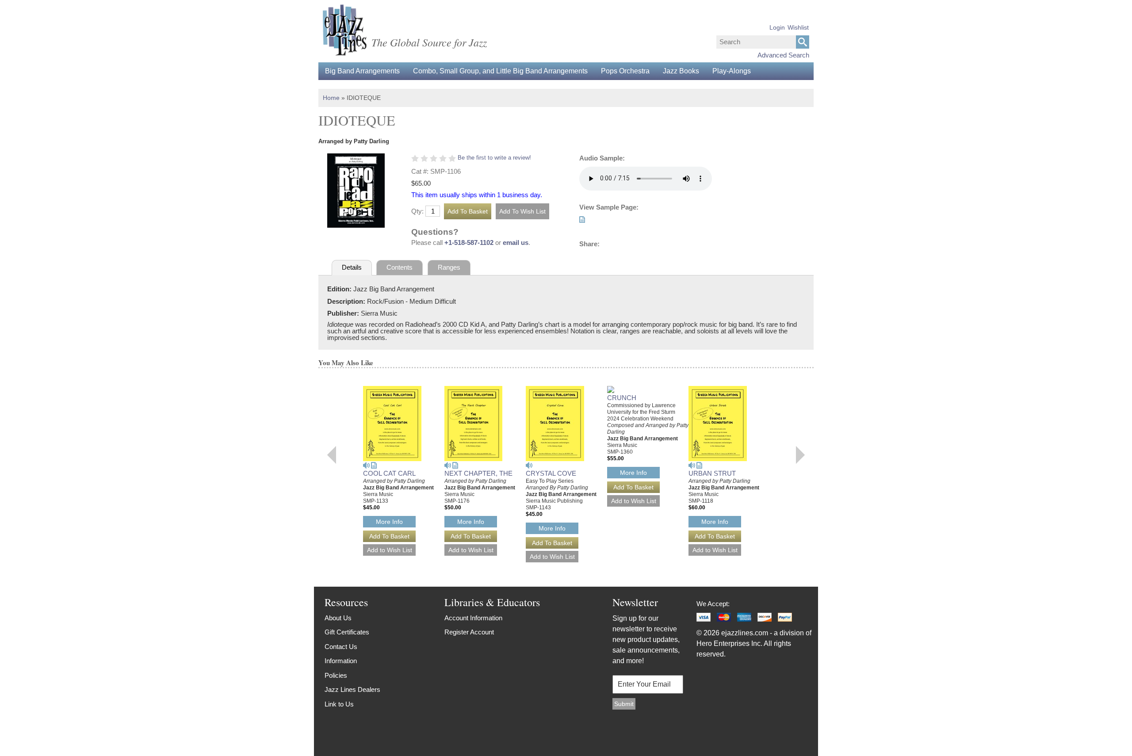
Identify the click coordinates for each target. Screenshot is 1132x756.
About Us (338, 618)
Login (777, 27)
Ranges (449, 267)
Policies (336, 675)
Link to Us (339, 704)
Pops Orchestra (625, 71)
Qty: (417, 211)
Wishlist (798, 27)
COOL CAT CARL (389, 473)
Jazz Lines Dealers (352, 689)
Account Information (473, 618)
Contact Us (341, 646)
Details (352, 267)
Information (341, 660)
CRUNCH (621, 397)
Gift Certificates (347, 632)
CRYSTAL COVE (551, 473)
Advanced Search (783, 55)
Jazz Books (681, 71)
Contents (399, 267)
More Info (389, 521)
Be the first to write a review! (494, 157)
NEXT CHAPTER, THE (478, 473)
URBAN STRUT (712, 473)
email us (515, 242)
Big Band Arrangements (362, 71)
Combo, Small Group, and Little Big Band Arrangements (500, 71)
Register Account (469, 632)
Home (331, 97)
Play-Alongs (731, 71)
